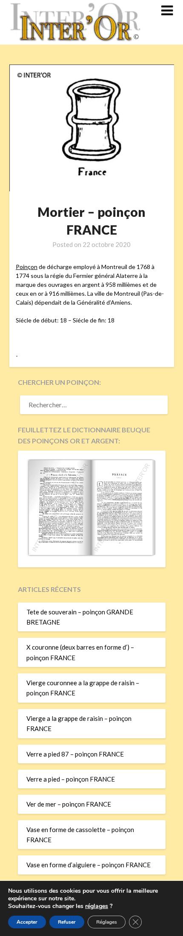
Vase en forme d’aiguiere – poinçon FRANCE (88, 865)
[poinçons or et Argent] (91, 554)
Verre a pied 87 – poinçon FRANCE (75, 754)
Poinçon (26, 266)
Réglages (106, 922)
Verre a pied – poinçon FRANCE (70, 779)
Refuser (67, 922)
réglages (96, 906)
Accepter (27, 922)
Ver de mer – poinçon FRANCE (68, 804)
